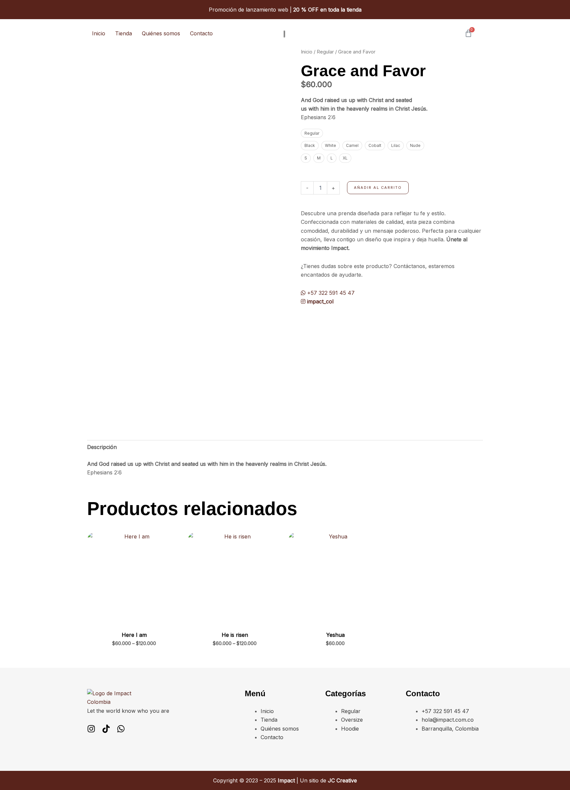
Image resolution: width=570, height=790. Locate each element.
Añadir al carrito (378, 187)
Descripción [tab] (102, 447)
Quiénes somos (161, 33)
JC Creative (342, 780)
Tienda (123, 33)
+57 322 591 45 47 (330, 293)
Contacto (201, 33)
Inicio (98, 33)
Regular (325, 52)
